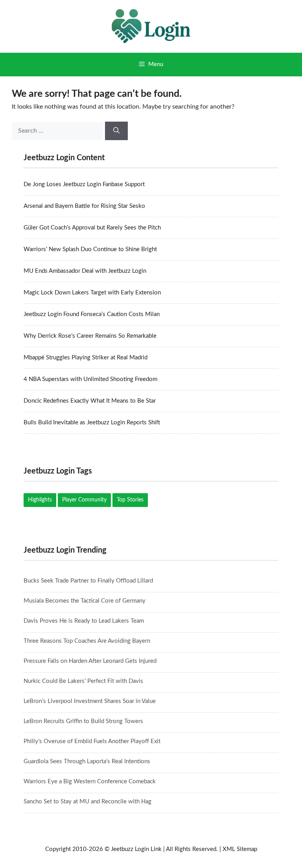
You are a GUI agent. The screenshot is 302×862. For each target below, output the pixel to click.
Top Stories (130, 500)
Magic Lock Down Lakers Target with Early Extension (92, 293)
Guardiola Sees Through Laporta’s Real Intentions (87, 761)
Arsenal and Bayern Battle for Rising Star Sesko (84, 206)
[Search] (116, 131)
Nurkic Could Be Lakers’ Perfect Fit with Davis (83, 681)
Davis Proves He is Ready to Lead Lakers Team (84, 621)
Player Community (84, 500)
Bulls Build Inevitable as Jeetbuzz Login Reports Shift (92, 422)
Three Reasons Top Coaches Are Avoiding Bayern (87, 641)
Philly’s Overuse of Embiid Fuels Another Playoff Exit (92, 741)
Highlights (40, 500)
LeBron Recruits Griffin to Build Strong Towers (83, 721)
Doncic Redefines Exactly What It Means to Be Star (90, 401)
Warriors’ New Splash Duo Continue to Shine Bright (90, 249)
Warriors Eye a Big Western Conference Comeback (90, 781)
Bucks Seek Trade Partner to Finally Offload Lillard (88, 581)
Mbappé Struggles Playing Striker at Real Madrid (85, 358)
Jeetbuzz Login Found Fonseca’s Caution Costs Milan (92, 314)
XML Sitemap (240, 849)
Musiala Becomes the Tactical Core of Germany (84, 601)
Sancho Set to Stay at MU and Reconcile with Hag (87, 802)
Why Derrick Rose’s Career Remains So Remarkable (90, 336)
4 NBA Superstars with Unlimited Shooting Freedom (90, 379)
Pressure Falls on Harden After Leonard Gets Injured (90, 661)
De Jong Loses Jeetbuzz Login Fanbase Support (84, 184)
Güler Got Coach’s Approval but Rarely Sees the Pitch (92, 228)
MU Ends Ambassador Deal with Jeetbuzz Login (85, 271)
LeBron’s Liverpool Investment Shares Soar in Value (90, 701)
